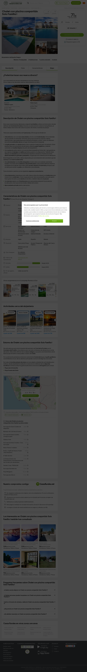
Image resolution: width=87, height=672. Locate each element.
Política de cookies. (43, 216)
